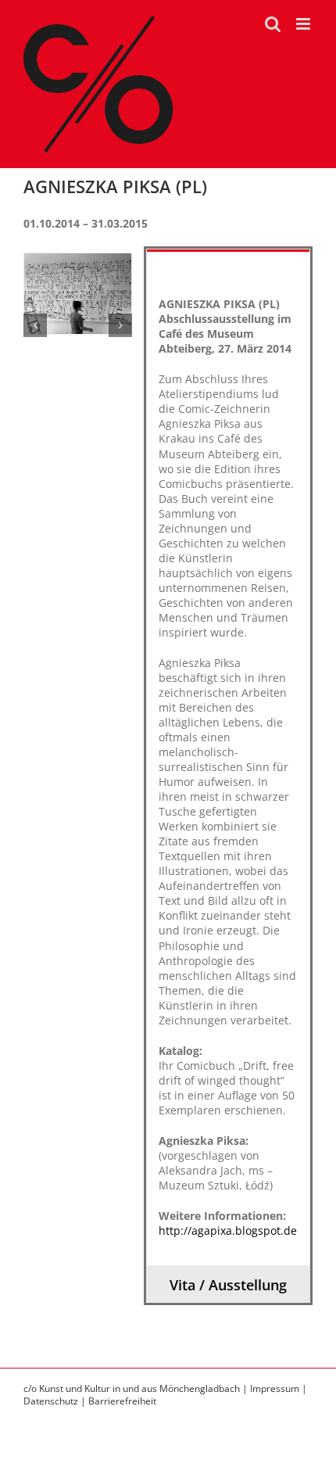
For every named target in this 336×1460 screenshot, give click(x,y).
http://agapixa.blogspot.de (228, 1230)
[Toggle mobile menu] (304, 24)
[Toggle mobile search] (273, 24)
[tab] (228, 267)
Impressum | (278, 1388)
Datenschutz (50, 1401)
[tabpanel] (228, 775)
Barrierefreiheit (122, 1401)
